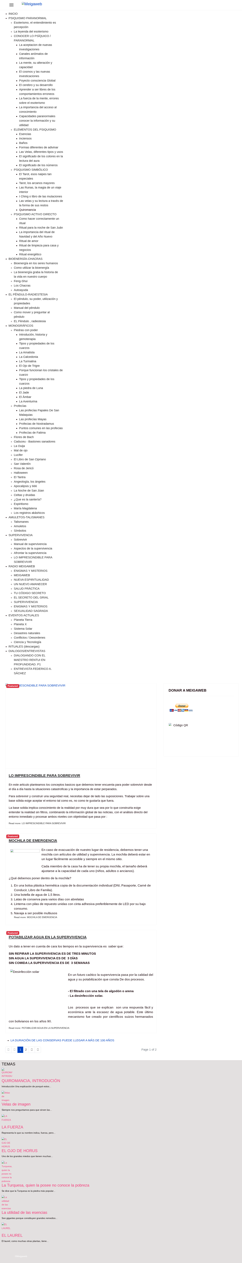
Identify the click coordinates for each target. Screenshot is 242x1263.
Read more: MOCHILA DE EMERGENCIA (35, 917)
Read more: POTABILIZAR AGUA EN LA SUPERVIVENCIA (39, 1028)
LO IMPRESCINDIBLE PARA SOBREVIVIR (44, 775)
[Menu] (11, 5)
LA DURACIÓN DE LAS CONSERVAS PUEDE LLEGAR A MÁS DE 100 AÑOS (62, 1040)
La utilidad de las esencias (24, 1212)
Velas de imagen (16, 1104)
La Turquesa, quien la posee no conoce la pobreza (45, 1185)
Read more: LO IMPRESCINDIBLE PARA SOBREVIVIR (37, 823)
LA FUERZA (12, 1127)
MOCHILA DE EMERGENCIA (33, 840)
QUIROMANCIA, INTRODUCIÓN (31, 1080)
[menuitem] (13, 13)
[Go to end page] (38, 1050)
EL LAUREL (12, 1235)
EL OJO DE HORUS (20, 1150)
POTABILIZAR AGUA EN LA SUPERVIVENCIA (48, 937)
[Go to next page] (32, 1050)
